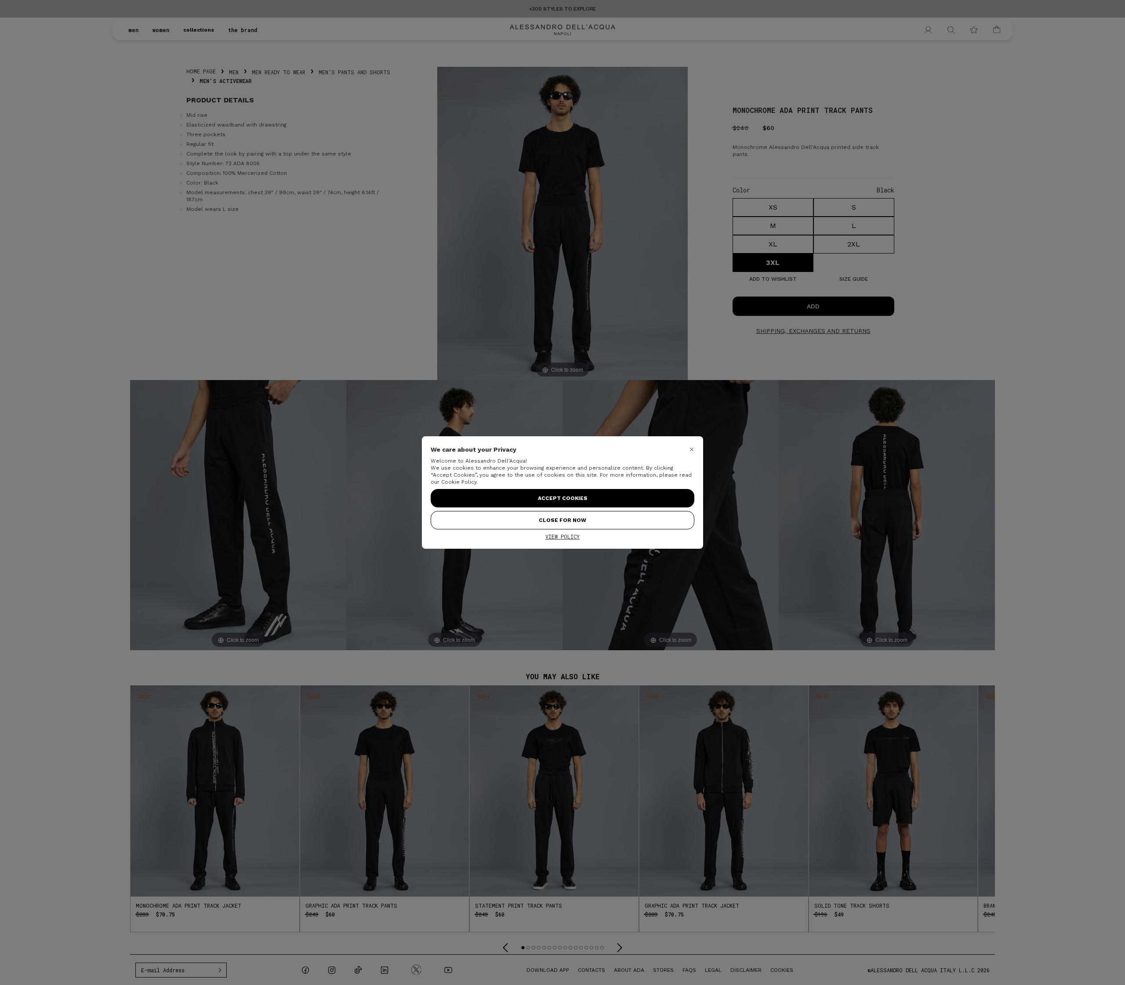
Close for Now (562, 520)
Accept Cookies (563, 498)
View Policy (562, 536)
